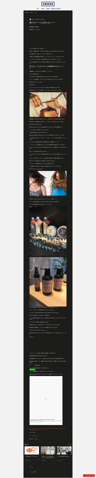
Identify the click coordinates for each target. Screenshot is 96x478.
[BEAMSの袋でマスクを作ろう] (32, 450)
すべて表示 (70, 444)
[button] (70, 12)
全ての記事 (26, 12)
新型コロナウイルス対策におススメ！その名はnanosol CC (48, 457)
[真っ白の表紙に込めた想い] (64, 450)
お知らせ (31, 12)
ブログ (36, 12)
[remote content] (48, 370)
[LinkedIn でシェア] (34, 435)
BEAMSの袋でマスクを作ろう (32, 456)
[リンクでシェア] (37, 435)
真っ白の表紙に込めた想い (63, 456)
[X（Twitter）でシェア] (32, 435)
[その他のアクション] (65, 19)
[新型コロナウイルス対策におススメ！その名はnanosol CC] (48, 450)
